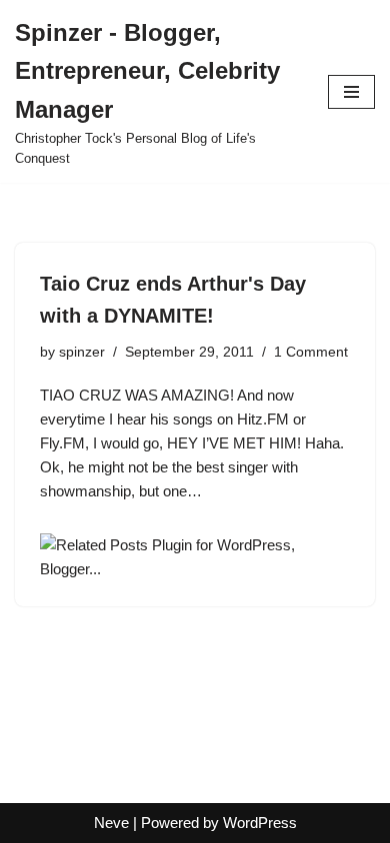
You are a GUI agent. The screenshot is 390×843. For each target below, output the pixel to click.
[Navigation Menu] (351, 92)
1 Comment (311, 352)
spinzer (82, 352)
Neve (111, 822)
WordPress (260, 822)
